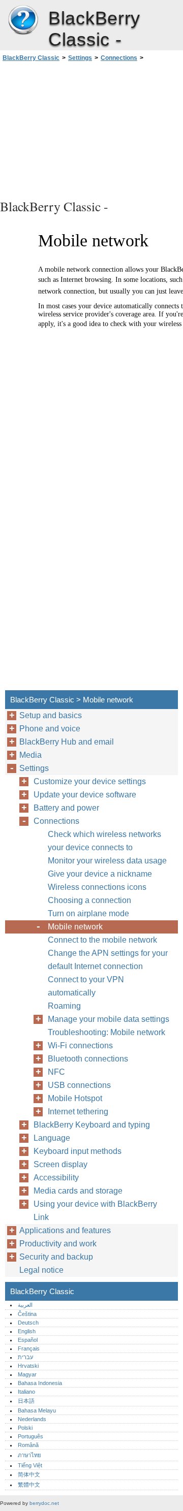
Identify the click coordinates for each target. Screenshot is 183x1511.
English (27, 1331)
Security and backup (56, 1256)
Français (29, 1348)
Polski (25, 1428)
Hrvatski (28, 1366)
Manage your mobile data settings (108, 1019)
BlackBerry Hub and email (66, 741)
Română (28, 1445)
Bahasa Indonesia (40, 1383)
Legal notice (41, 1270)
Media (30, 755)
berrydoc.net (44, 1503)
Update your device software (85, 794)
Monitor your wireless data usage (107, 860)
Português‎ (30, 1436)
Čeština (27, 1314)
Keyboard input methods (77, 1151)
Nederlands (32, 1419)
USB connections (79, 1085)
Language (52, 1138)
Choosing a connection (89, 900)
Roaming (64, 1006)
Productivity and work (58, 1243)
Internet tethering (78, 1111)
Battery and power (66, 807)
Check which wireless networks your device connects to (104, 841)
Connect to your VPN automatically (86, 986)
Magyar (27, 1374)
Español (28, 1340)
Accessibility (56, 1177)
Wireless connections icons (97, 887)
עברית (25, 1357)
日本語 (26, 1401)
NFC (56, 1072)
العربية (25, 1305)
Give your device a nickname (100, 874)
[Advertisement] (91, 129)
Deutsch (28, 1323)
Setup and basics (50, 715)
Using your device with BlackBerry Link (95, 1210)
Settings (80, 57)
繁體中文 (29, 1485)
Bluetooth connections (88, 1058)
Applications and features (65, 1230)
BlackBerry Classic (23, 20)
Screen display (60, 1164)
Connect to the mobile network (102, 940)
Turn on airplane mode (88, 913)
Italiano (26, 1392)
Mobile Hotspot (75, 1098)
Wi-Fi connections (80, 1045)
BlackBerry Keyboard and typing (92, 1124)
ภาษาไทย (29, 1455)
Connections (119, 57)
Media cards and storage (78, 1190)
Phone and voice (49, 728)
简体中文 (29, 1474)
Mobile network (75, 926)
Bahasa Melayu (37, 1410)
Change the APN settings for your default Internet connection (108, 960)
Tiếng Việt (30, 1465)
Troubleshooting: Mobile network (106, 1032)
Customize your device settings (90, 781)
